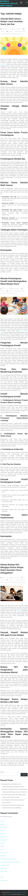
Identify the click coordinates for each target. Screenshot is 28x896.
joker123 (2, 830)
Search (2, 772)
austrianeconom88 (17, 29)
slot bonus (3, 833)
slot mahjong (3, 840)
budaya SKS (22, 579)
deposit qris (3, 64)
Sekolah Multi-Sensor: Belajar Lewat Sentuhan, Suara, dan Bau (11, 21)
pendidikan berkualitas (20, 582)
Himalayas (8, 894)
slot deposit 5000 (4, 865)
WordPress (23, 894)
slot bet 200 (3, 868)
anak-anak (17, 31)
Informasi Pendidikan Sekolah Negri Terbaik (9, 3)
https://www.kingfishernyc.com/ (8, 859)
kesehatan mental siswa (5, 582)
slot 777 (2, 849)
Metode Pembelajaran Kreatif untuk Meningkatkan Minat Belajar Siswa (13, 281)
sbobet (2, 846)
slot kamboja (3, 827)
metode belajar (22, 31)
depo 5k (2, 824)
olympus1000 (3, 871)
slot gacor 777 (4, 837)
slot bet (2, 821)
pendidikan (10, 31)
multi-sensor (2, 33)
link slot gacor (3, 880)
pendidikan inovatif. (10, 33)
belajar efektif (17, 579)
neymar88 (19, 610)
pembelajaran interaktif (4, 293)
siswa (16, 293)
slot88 (2, 877)
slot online (3, 855)
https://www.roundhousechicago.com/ (10, 862)
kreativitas (17, 291)
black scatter (3, 852)
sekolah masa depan (18, 33)
